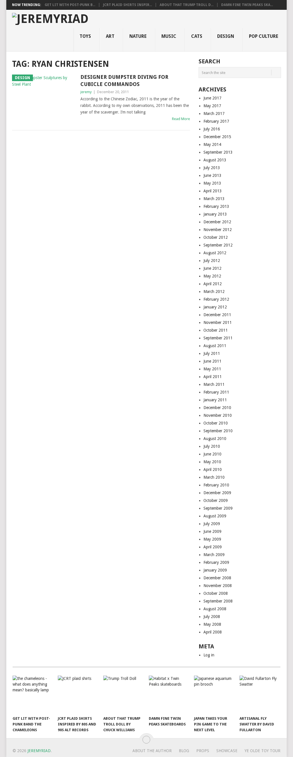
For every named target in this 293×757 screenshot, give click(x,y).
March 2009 (214, 554)
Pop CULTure (263, 36)
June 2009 (212, 531)
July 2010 (211, 446)
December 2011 (217, 314)
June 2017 (212, 98)
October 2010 (215, 423)
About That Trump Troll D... (186, 5)
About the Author (152, 750)
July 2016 (211, 129)
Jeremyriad (39, 750)
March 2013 (214, 198)
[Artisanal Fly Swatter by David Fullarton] (259, 694)
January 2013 (215, 214)
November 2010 (217, 415)
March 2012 (214, 291)
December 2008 (217, 578)
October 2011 (215, 330)
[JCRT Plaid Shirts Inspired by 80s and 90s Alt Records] (78, 694)
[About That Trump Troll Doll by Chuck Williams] (123, 694)
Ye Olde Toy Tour (262, 750)
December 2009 (217, 492)
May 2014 (212, 144)
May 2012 (212, 276)
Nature (137, 36)
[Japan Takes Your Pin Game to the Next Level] (214, 694)
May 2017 (212, 105)
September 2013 (218, 152)
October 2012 (215, 237)
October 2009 (215, 500)
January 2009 (215, 570)
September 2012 (218, 245)
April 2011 (212, 376)
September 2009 (218, 508)
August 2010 (214, 438)
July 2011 (211, 353)
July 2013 (211, 167)
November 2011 (217, 322)
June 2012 (212, 268)
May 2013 (212, 183)
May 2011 (212, 369)
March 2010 (214, 477)
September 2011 (218, 338)
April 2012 (212, 283)
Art (110, 36)
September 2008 (218, 601)
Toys (85, 36)
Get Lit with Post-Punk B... (70, 5)
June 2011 (212, 361)
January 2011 (215, 400)
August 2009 (214, 516)
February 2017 (216, 121)
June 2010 (212, 454)
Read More (181, 119)
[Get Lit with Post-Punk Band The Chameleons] (33, 694)
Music (168, 36)
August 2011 (214, 345)
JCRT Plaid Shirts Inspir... (127, 5)
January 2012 (215, 307)
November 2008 (217, 585)
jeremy (86, 92)
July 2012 (211, 260)
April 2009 (212, 547)
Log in (208, 655)
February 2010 (216, 485)
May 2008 (212, 624)
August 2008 (214, 609)
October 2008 (215, 593)
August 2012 (214, 253)
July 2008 (211, 616)
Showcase (226, 750)
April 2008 (212, 632)
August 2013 (214, 160)
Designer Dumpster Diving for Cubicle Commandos (124, 80)
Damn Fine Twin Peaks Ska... (247, 5)
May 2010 (212, 461)
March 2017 (214, 113)
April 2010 (212, 469)
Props (202, 750)
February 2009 (216, 562)
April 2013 (212, 191)
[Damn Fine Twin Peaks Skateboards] (169, 694)
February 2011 (216, 392)
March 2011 (214, 384)
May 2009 (212, 539)
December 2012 (217, 222)
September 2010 (218, 431)
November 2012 (217, 229)
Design (225, 36)
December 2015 (217, 136)
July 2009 (211, 523)
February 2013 (216, 206)
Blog (184, 750)
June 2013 (212, 175)
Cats (196, 36)
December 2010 (217, 407)
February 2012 (216, 299)
